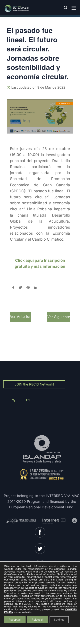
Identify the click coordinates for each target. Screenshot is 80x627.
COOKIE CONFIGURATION (62, 606)
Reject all (37, 619)
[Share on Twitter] (20, 287)
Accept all (15, 619)
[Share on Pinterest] (28, 287)
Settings (59, 619)
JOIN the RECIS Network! (34, 384)
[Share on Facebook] (13, 287)
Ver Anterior (20, 316)
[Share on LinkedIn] (35, 287)
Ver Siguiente (58, 317)
